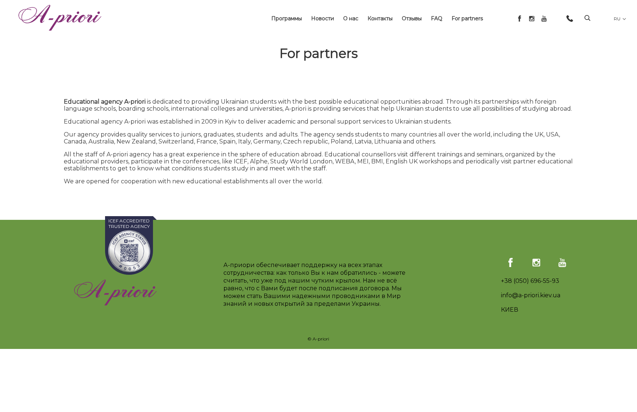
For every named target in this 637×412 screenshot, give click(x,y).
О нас (350, 18)
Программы (286, 18)
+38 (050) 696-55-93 (530, 280)
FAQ (436, 18)
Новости (322, 18)
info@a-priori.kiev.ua (530, 295)
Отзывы (412, 18)
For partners (467, 18)
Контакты (380, 18)
